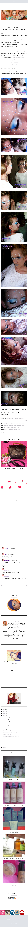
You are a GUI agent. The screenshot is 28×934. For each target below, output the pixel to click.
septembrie (6, 723)
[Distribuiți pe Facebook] (14, 500)
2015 (4, 711)
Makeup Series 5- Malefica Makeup (11, 736)
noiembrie (6, 719)
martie (5, 741)
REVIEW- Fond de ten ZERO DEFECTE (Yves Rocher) (14, 805)
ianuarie (5, 745)
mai (5, 729)
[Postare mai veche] (26, 585)
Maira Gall (14, 923)
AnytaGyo (17, 621)
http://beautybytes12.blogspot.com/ (15, 418)
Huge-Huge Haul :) (7, 730)
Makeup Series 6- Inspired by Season (11, 732)
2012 (4, 747)
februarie (6, 743)
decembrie (6, 717)
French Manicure (7, 734)
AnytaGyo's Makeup (16, 919)
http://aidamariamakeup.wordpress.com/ (14, 425)
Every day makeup (15, 59)
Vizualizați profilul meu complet (14, 640)
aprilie (5, 739)
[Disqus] (14, 528)
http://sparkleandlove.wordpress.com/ (14, 423)
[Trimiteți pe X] (12, 500)
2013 (4, 715)
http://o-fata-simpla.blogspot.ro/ (12, 427)
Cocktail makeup (14, 62)
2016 (4, 709)
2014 (4, 713)
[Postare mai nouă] (1, 585)
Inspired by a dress (15, 60)
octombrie (6, 721)
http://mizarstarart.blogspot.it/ (12, 429)
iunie (5, 727)
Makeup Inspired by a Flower (18, 57)
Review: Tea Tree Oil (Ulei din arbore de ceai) (14, 858)
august (5, 725)
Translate (18, 898)
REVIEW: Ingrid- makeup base (14, 779)
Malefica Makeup (14, 64)
